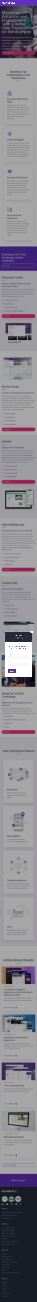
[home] (9, 2)
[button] (33, 3)
